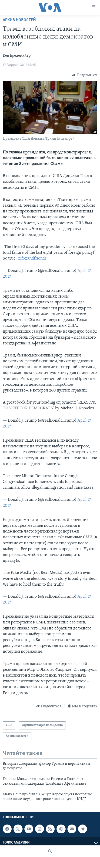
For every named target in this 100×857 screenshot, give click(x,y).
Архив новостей (19, 20)
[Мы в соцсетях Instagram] (39, 829)
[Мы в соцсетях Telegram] (82, 829)
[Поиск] (50, 851)
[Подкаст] (61, 829)
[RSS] (50, 829)
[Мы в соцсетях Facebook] (7, 829)
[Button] (84, 75)
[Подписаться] (71, 829)
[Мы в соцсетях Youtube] (28, 829)
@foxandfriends (32, 259)
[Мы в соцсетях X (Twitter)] (17, 829)
